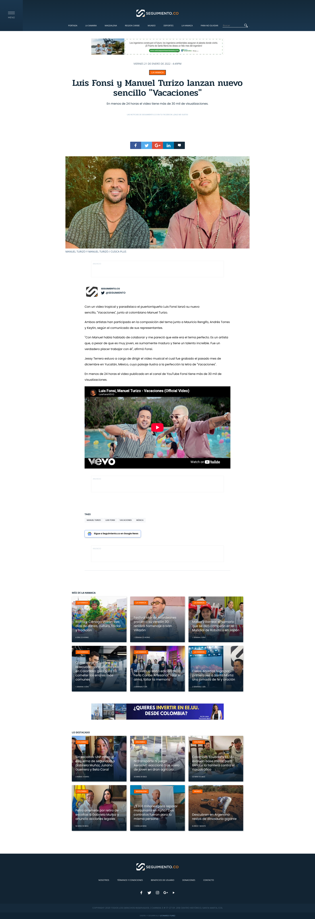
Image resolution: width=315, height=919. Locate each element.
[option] (157, 204)
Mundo (151, 25)
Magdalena (111, 25)
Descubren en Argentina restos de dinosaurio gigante (214, 816)
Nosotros (103, 880)
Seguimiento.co (110, 288)
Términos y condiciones (130, 880)
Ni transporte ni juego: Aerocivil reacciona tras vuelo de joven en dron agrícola (157, 765)
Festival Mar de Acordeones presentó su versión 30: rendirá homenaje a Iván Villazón (155, 623)
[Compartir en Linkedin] (168, 145)
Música (139, 520)
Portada (72, 25)
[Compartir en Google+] (157, 145)
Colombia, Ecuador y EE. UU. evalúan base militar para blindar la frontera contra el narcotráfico (213, 763)
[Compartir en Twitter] (146, 145)
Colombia (82, 742)
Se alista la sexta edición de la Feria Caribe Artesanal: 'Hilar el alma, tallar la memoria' (157, 675)
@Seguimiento (115, 293)
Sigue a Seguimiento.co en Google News (116, 533)
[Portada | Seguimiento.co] (157, 13)
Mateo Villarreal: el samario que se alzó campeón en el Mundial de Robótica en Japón (215, 626)
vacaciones (126, 520)
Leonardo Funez (167, 915)
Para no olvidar (209, 25)
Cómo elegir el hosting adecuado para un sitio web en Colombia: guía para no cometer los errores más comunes (97, 671)
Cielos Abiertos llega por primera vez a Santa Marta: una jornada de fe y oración (213, 675)
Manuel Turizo (94, 520)
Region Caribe (132, 25)
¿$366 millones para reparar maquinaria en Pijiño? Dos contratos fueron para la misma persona (156, 812)
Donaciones (188, 880)
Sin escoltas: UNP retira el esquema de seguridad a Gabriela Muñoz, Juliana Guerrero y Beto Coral (95, 763)
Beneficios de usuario (162, 880)
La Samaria (91, 25)
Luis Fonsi (110, 520)
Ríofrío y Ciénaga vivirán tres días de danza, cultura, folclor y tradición (98, 626)
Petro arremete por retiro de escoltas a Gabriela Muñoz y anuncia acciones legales (97, 814)
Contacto (208, 880)
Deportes (168, 25)
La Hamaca (187, 25)
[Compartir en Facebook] (135, 145)
